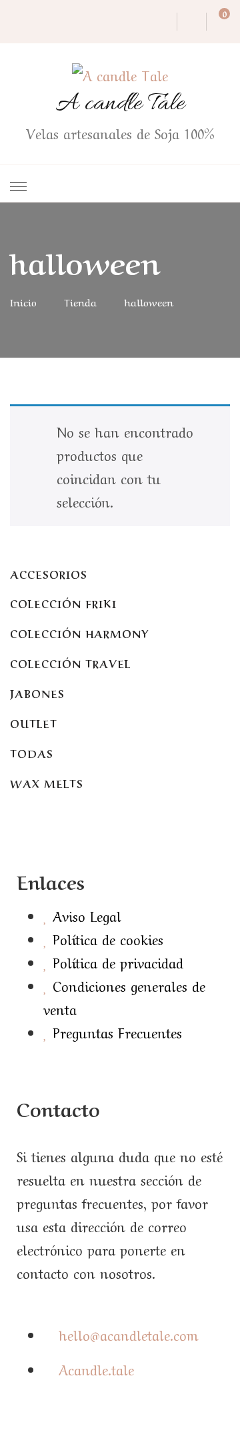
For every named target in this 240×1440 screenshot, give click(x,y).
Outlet (33, 723)
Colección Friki (63, 603)
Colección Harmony (79, 633)
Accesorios (48, 573)
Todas (31, 753)
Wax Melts (46, 783)
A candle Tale (120, 104)
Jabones (37, 693)
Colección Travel (70, 663)
